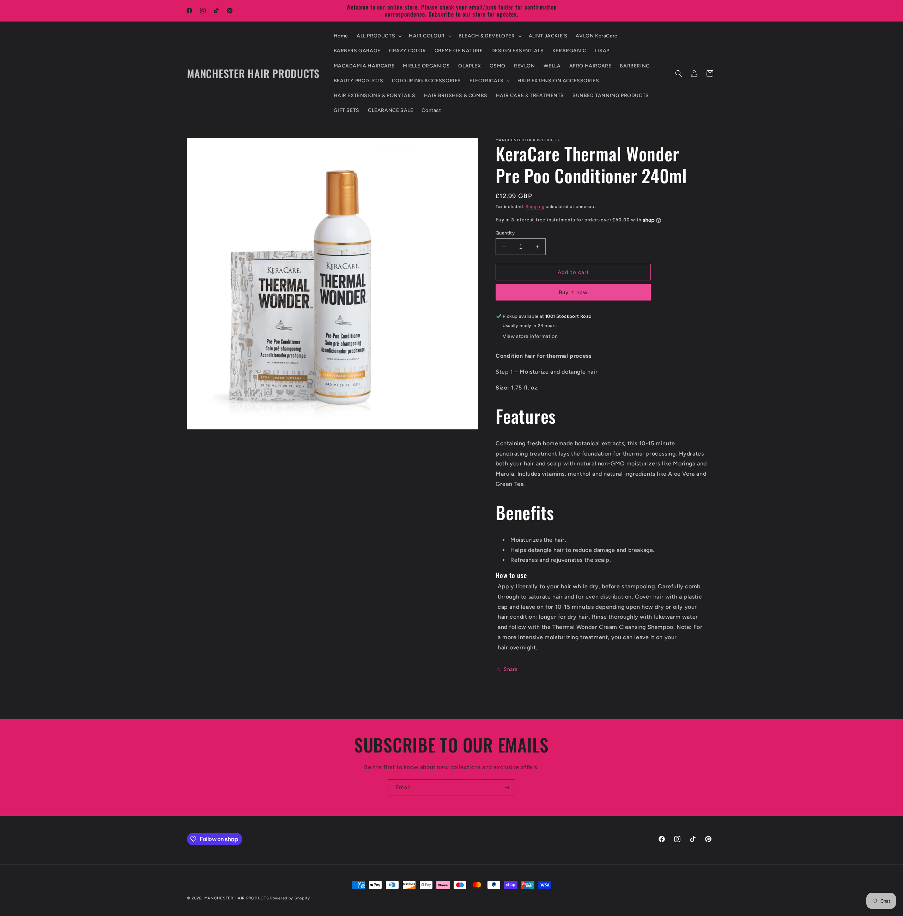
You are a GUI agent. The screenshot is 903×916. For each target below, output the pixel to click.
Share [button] (511, 669)
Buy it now (573, 292)
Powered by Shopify (290, 898)
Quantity (505, 233)
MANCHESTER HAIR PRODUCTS (237, 898)
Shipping (535, 206)
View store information (530, 336)
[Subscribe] (507, 787)
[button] (378, 36)
